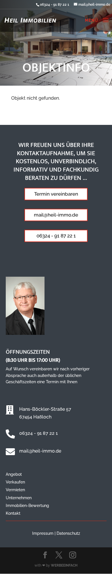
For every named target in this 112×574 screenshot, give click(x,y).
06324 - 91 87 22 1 (54, 5)
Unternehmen (19, 498)
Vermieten (15, 489)
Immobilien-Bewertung (27, 505)
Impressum (42, 533)
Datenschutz (68, 533)
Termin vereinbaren (56, 194)
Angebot (14, 474)
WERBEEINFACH (64, 565)
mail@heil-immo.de (56, 215)
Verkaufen (15, 482)
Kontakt (13, 513)
